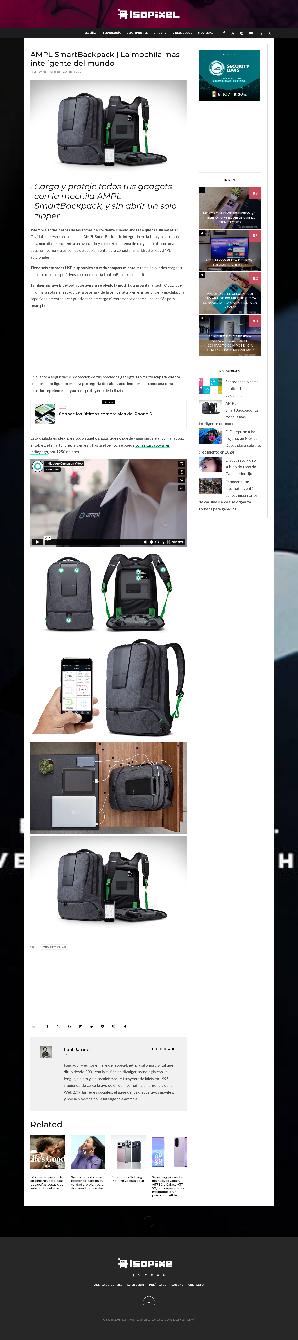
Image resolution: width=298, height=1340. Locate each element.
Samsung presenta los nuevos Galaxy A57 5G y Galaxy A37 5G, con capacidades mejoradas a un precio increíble (168, 1186)
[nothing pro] (128, 1152)
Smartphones (137, 33)
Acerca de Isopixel (108, 1284)
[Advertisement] (108, 341)
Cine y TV (160, 33)
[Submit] (91, 1026)
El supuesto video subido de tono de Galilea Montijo (240, 467)
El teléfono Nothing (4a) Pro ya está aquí (127, 1179)
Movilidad (206, 33)
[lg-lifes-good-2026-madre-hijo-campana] (47, 1152)
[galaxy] (169, 1152)
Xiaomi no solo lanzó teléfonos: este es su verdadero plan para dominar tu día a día (87, 1182)
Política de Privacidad (166, 1284)
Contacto (196, 1284)
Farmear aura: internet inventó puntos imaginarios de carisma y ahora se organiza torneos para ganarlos (228, 495)
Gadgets (55, 71)
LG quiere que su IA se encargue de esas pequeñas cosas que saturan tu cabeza (47, 1182)
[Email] (113, 1026)
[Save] (102, 1026)
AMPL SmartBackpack (55, 947)
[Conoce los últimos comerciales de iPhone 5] (45, 414)
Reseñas (90, 33)
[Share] (48, 1026)
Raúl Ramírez (38, 71)
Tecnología (112, 33)
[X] (232, 33)
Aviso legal (136, 1284)
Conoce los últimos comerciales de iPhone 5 (105, 413)
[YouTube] (251, 33)
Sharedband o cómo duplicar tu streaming (242, 388)
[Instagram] (241, 33)
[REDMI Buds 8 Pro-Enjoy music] (88, 1152)
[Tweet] (58, 1026)
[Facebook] (224, 33)
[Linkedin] (260, 33)
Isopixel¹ (190, 1319)
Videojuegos (182, 33)
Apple (62, 406)
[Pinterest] (152, 1275)
